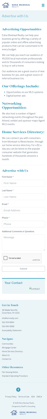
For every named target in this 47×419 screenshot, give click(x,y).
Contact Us (6, 359)
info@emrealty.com (10, 318)
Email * (5, 204)
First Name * (7, 177)
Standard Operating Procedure (15, 376)
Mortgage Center (9, 347)
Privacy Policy (10, 397)
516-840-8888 (8, 326)
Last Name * (7, 190)
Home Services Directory (12, 351)
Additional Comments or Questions (18, 231)
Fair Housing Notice (10, 372)
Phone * (5, 218)
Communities (7, 344)
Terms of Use (23, 397)
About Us (6, 355)
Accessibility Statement (11, 330)
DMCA (39, 397)
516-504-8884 (8, 322)
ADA (33, 397)
